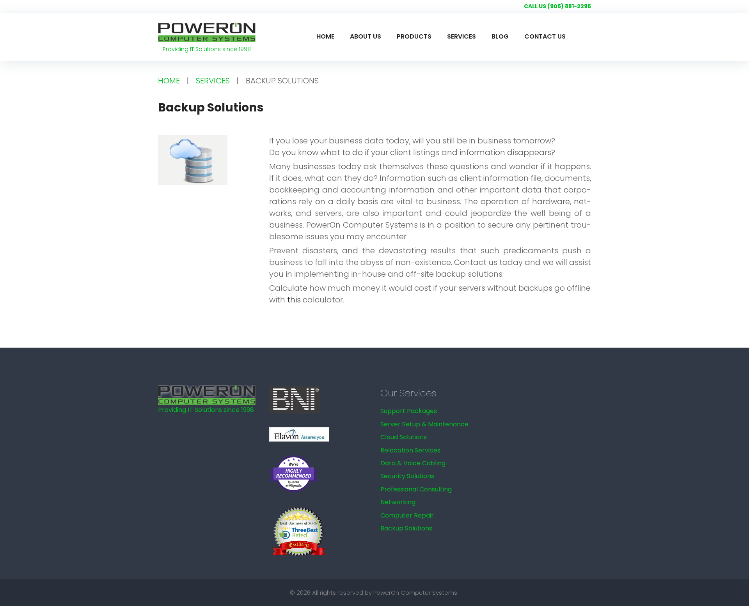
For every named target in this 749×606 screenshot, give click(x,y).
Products (414, 36)
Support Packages (408, 410)
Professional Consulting (416, 489)
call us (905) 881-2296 (557, 6)
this (294, 299)
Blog (500, 36)
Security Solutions (407, 476)
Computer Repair (407, 515)
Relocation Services (410, 450)
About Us (365, 36)
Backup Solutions (406, 528)
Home (325, 36)
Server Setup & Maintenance (424, 424)
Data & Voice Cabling (412, 463)
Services (461, 36)
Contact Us (545, 36)
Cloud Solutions (403, 437)
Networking (397, 502)
